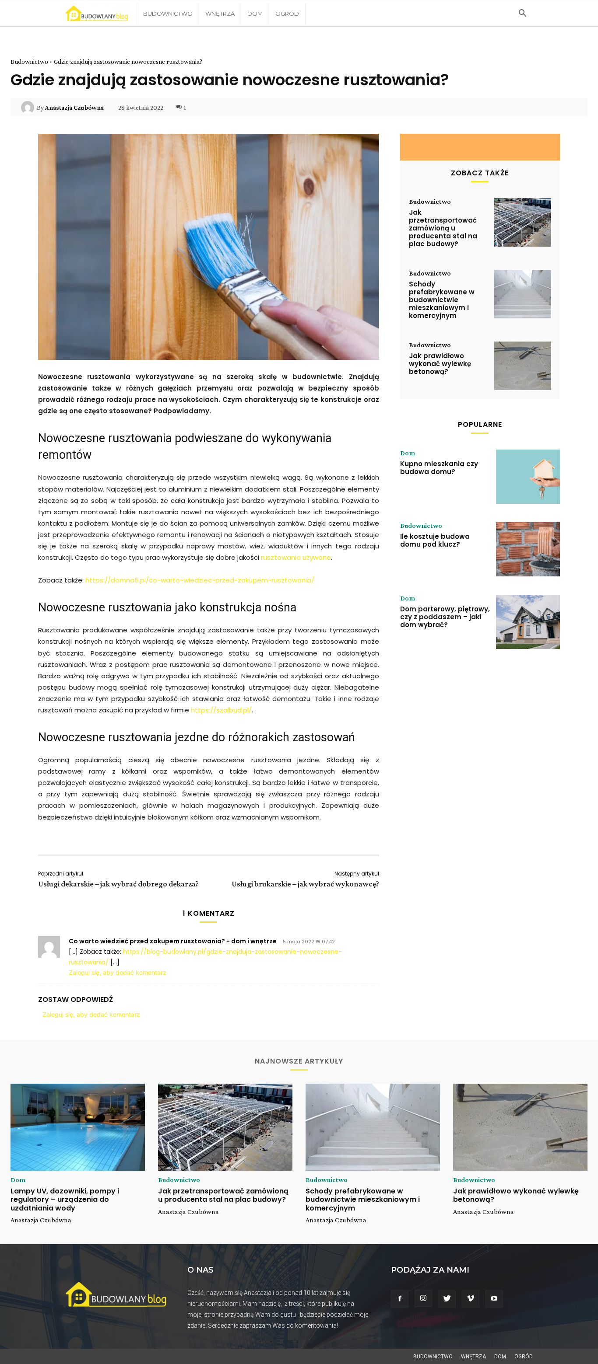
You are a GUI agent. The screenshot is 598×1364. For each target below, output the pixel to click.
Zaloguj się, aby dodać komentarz (117, 972)
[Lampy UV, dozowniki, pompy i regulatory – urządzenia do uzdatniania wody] (78, 1127)
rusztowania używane (296, 557)
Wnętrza (220, 13)
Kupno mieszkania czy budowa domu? (439, 467)
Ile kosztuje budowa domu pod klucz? (435, 540)
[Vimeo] (470, 1299)
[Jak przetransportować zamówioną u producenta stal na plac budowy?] (522, 222)
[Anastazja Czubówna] (29, 107)
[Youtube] (494, 1299)
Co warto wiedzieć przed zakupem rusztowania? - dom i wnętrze (173, 941)
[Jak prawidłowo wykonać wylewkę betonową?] (522, 366)
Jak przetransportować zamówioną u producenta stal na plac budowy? (443, 228)
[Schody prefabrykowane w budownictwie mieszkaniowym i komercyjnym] (522, 294)
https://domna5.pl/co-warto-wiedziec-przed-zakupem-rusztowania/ (199, 580)
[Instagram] (423, 1298)
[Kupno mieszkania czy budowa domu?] (528, 477)
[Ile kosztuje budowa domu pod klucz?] (528, 549)
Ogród (287, 13)
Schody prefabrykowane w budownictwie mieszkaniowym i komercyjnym (442, 299)
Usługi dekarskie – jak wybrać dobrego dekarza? (118, 883)
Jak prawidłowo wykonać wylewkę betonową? (440, 363)
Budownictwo (168, 13)
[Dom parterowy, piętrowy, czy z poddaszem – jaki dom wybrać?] (528, 622)
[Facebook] (399, 1299)
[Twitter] (447, 1299)
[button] (522, 14)
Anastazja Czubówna (74, 107)
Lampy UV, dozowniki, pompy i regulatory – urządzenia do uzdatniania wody (65, 1199)
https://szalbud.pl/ (221, 710)
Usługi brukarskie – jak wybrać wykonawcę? (305, 883)
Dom (255, 13)
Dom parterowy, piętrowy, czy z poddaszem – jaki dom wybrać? (445, 616)
